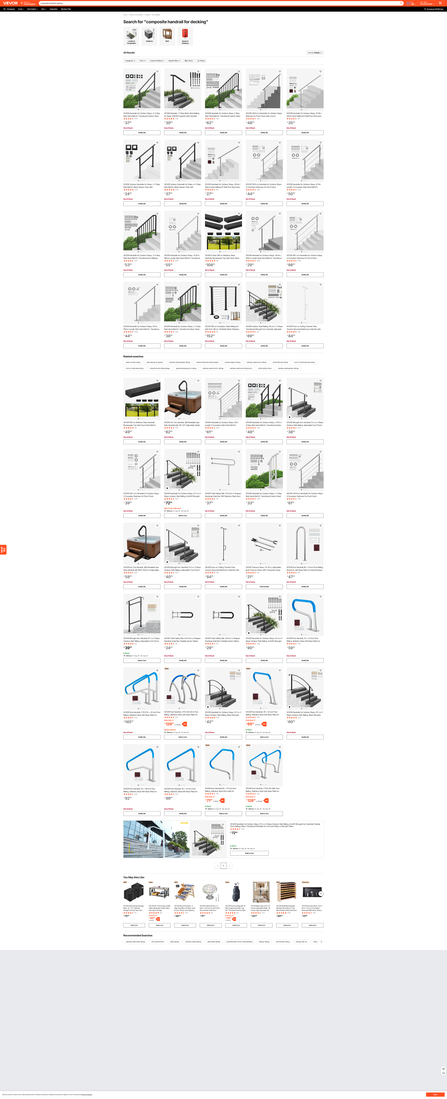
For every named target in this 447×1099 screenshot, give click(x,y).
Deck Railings (156, 15)
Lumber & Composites (136, 15)
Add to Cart (182, 516)
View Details (264, 587)
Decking (147, 15)
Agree (435, 1094)
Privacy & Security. (86, 1094)
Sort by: (311, 53)
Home (125, 15)
